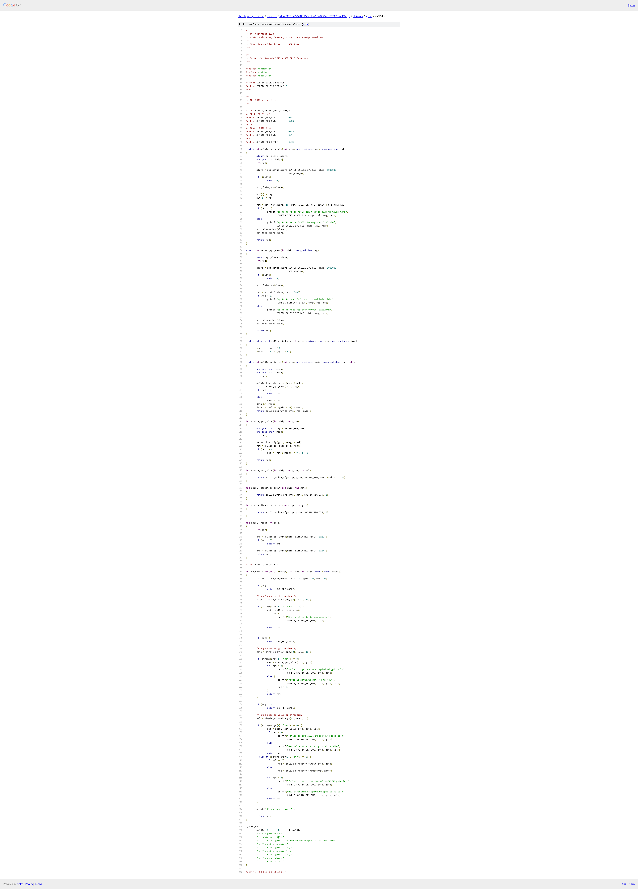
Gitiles (20, 884)
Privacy (29, 884)
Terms (38, 884)
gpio (369, 16)
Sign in (631, 5)
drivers (358, 16)
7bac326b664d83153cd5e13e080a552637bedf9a (313, 16)
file (305, 24)
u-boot (272, 16)
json (632, 883)
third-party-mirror (251, 16)
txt (624, 883)
